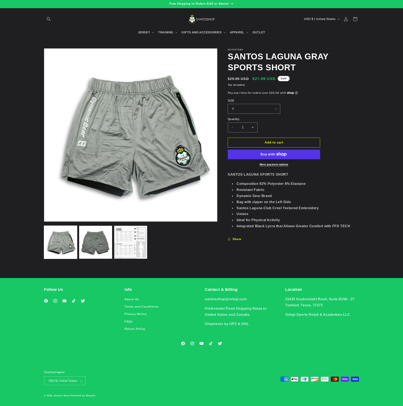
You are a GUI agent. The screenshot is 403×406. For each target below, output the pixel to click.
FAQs (128, 321)
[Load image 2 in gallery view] (95, 242)
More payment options (274, 164)
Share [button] (237, 239)
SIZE (231, 100)
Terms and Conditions (141, 306)
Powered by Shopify (83, 395)
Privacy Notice (135, 314)
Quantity (233, 119)
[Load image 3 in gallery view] (130, 242)
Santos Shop (62, 395)
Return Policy (134, 328)
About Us (131, 299)
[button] (48, 19)
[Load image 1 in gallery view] (60, 242)
